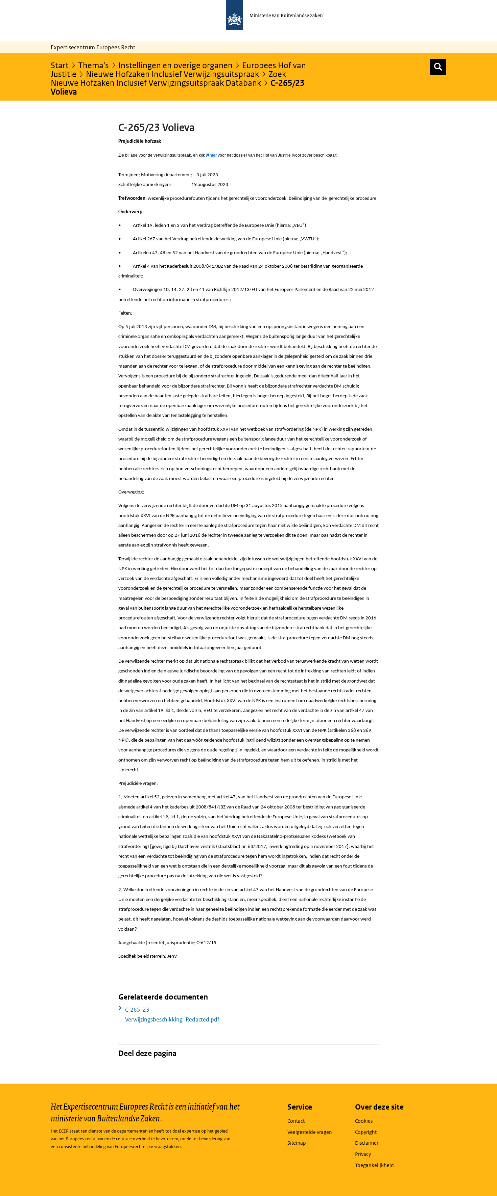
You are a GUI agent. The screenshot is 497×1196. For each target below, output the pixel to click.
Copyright (366, 1132)
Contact (296, 1121)
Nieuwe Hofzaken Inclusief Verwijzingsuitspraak (172, 74)
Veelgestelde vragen (309, 1132)
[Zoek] (438, 67)
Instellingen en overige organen (175, 65)
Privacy (363, 1154)
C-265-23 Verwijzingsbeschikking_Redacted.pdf (172, 1014)
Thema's (93, 65)
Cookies (364, 1121)
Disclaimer (366, 1143)
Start (60, 65)
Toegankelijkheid (374, 1165)
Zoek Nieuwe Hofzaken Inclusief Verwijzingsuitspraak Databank (168, 78)
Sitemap (296, 1143)
